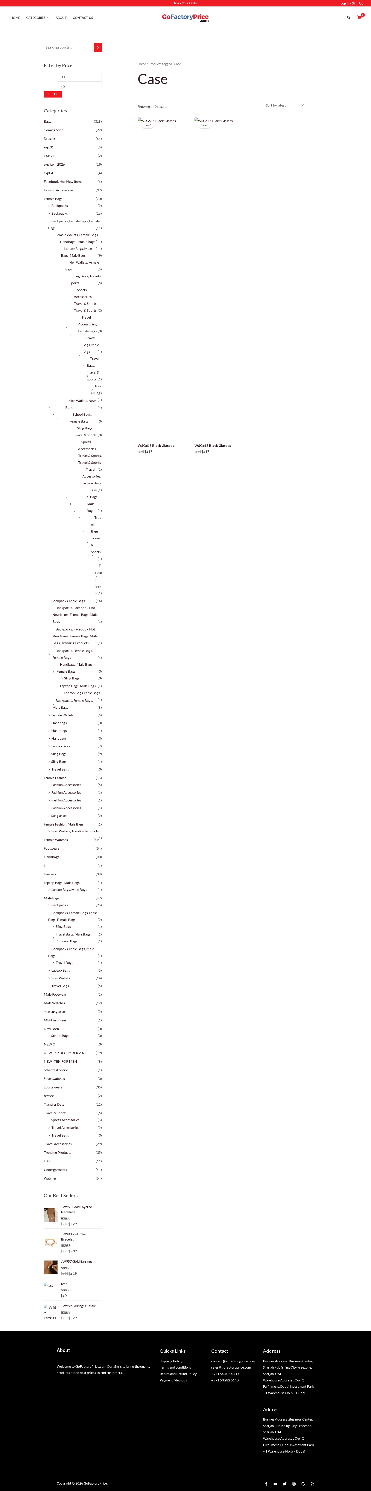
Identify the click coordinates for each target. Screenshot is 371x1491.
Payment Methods (173, 1380)
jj (45, 865)
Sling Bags (71, 678)
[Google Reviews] (303, 1484)
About (61, 18)
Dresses (50, 138)
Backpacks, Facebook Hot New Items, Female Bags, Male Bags (74, 614)
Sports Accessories (65, 1120)
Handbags (59, 723)
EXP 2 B (50, 156)
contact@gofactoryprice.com (233, 1361)
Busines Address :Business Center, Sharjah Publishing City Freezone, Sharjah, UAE (288, 1367)
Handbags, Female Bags (77, 242)
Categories (35, 18)
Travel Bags (60, 769)
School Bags (60, 1035)
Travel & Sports (55, 1113)
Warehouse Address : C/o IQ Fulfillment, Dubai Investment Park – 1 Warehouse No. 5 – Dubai (288, 1386)
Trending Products (57, 1152)
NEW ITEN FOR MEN (60, 1061)
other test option (56, 1070)
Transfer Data (54, 1104)
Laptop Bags (60, 746)
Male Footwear (55, 994)
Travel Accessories (65, 1127)
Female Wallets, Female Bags (77, 235)
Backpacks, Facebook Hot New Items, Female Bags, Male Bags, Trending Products (74, 636)
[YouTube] (275, 1484)
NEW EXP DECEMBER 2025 (65, 1053)
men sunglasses (55, 1011)
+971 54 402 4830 (225, 1374)
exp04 (48, 173)
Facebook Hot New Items (63, 181)
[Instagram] (294, 1484)
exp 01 (49, 147)
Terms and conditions (175, 1367)
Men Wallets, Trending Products (75, 831)
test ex (49, 1096)
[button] (47, 18)
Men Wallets (60, 978)
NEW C (49, 1044)
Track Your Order (185, 3)
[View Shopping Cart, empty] (359, 18)
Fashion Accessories (59, 190)
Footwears (51, 848)
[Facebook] (266, 1484)
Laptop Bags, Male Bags (78, 686)
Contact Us (83, 18)
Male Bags (52, 898)
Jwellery (50, 874)
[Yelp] (312, 1484)
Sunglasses (59, 815)
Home (15, 18)
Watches (50, 1178)
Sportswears (53, 1087)
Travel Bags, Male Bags (90, 345)
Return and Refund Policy (178, 1374)
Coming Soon (53, 130)
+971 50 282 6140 (225, 1380)
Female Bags (53, 199)
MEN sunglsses (55, 1020)
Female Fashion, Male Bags (64, 824)
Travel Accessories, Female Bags (87, 324)
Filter (53, 94)
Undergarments (55, 1169)
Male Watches (54, 1003)
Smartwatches (54, 1078)
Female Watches (56, 840)
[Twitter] (285, 1484)
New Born (51, 1029)
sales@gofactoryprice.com (231, 1367)
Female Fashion (55, 778)
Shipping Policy (171, 1361)
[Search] (98, 47)
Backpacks (59, 205)
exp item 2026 (54, 164)
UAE (47, 1161)
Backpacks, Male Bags (68, 601)
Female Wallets (62, 715)
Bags (47, 121)
